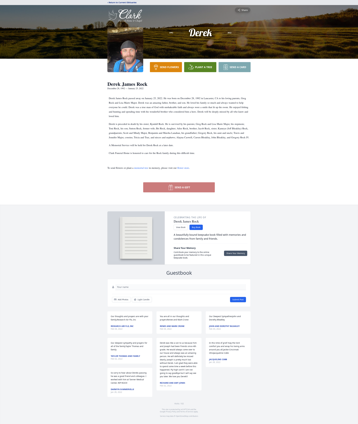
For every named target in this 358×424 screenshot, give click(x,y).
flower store (183, 167)
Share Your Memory (235, 253)
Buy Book (196, 227)
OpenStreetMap (182, 416)
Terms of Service (186, 411)
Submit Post (238, 299)
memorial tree (141, 167)
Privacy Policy (171, 411)
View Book (180, 227)
